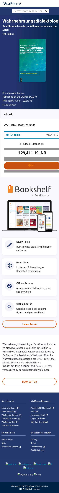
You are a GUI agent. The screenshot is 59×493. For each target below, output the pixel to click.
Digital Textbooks (38, 418)
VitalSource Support (10, 447)
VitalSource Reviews (10, 425)
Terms (33, 443)
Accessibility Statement (41, 408)
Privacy (34, 440)
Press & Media (8, 411)
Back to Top (29, 381)
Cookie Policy (37, 447)
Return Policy (7, 440)
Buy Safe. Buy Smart (39, 422)
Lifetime (34, 134)
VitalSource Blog (9, 422)
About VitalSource (9, 408)
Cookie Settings (37, 450)
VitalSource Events (10, 418)
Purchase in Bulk (38, 415)
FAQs (4, 443)
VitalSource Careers (10, 415)
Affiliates (34, 411)
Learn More (29, 324)
